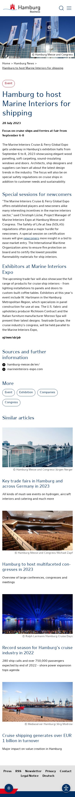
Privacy (50, 771)
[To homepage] (21, 8)
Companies (47, 392)
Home (6, 63)
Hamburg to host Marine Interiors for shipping (32, 68)
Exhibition (26, 392)
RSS (18, 771)
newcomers (31, 238)
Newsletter (33, 771)
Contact (66, 771)
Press (7, 771)
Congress (11, 402)
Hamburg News (24, 63)
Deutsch (48, 776)
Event (8, 83)
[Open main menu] (69, 8)
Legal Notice (30, 776)
